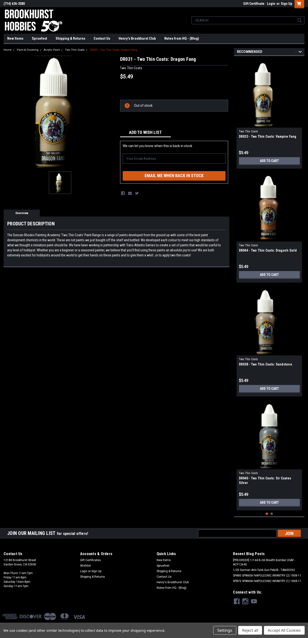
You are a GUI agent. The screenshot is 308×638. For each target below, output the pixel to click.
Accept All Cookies (284, 630)
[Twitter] (137, 193)
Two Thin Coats (74, 49)
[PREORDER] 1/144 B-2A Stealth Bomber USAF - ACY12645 (264, 562)
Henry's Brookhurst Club (137, 38)
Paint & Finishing (27, 49)
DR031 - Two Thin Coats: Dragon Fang (113, 49)
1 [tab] (267, 514)
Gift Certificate (253, 4)
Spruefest (39, 38)
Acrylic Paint (52, 49)
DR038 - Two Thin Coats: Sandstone (265, 364)
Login (271, 4)
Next (300, 52)
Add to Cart (269, 161)
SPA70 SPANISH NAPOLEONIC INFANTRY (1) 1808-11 (267, 581)
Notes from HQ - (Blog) (181, 38)
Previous (296, 52)
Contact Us (102, 38)
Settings (224, 630)
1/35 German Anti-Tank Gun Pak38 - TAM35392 (264, 570)
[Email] (130, 193)
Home (8, 49)
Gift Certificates (90, 560)
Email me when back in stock (174, 175)
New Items (15, 38)
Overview (21, 213)
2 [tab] (271, 514)
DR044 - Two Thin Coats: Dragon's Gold (268, 250)
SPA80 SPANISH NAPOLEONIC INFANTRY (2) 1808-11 (267, 575)
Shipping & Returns (70, 38)
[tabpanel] (269, 113)
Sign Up (286, 4)
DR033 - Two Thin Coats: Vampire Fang (267, 136)
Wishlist (85, 565)
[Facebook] (123, 193)
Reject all (250, 630)
